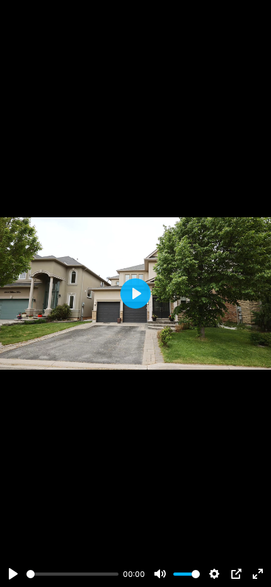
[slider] (72, 574)
